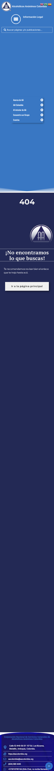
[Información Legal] (16, 19)
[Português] (46, 4)
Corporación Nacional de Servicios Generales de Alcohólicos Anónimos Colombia (27, 738)
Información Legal (33, 17)
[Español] (50, 4)
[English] (42, 4)
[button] (27, 100)
